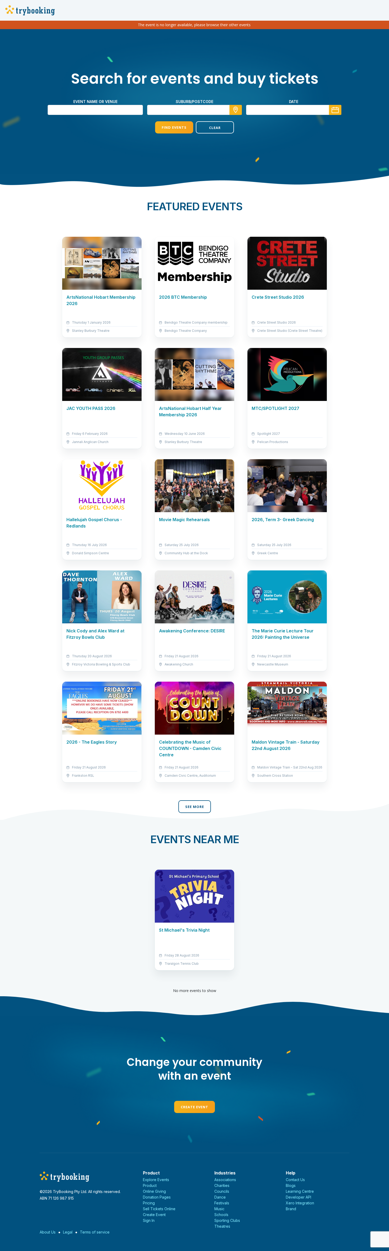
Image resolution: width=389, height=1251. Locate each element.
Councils (221, 1191)
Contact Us (295, 1179)
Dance (220, 1197)
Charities (221, 1185)
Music (219, 1209)
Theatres (222, 1226)
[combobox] (194, 110)
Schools (221, 1214)
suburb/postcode (194, 101)
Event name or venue (95, 101)
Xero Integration (300, 1203)
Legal (68, 1232)
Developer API (298, 1197)
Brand (291, 1209)
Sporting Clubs (227, 1220)
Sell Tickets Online (159, 1209)
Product (150, 1185)
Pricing (149, 1203)
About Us (48, 1232)
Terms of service (95, 1232)
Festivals (221, 1203)
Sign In (149, 1220)
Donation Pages (157, 1197)
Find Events (174, 127)
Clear (215, 127)
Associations (225, 1179)
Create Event (194, 1107)
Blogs (291, 1185)
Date (293, 101)
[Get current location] (235, 110)
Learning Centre (300, 1191)
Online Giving (154, 1191)
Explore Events (156, 1179)
